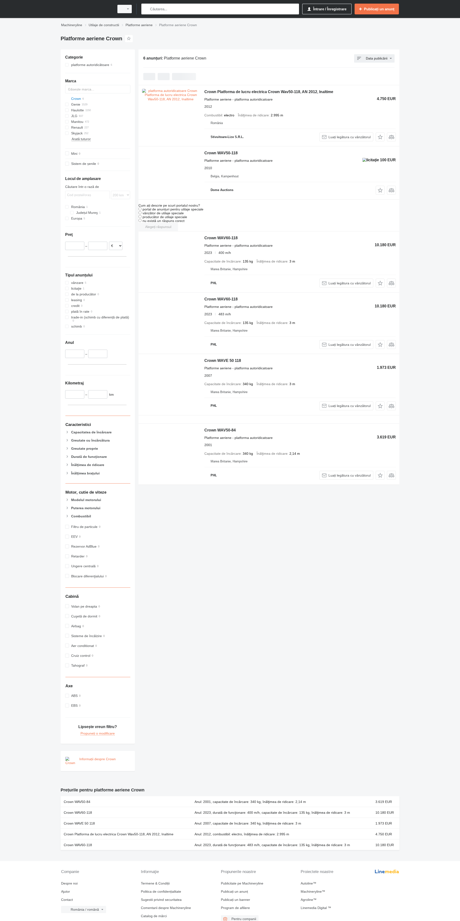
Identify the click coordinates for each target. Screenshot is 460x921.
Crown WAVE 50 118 (222, 361)
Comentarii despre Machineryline (166, 908)
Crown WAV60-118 (221, 238)
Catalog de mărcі (154, 916)
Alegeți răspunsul (158, 227)
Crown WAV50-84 (220, 430)
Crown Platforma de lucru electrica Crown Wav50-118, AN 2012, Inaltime (268, 92)
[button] (380, 136)
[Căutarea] (146, 9)
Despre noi (69, 883)
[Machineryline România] (86, 9)
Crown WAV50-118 (221, 153)
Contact (67, 900)
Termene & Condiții (155, 883)
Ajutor (65, 891)
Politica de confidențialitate (161, 891)
